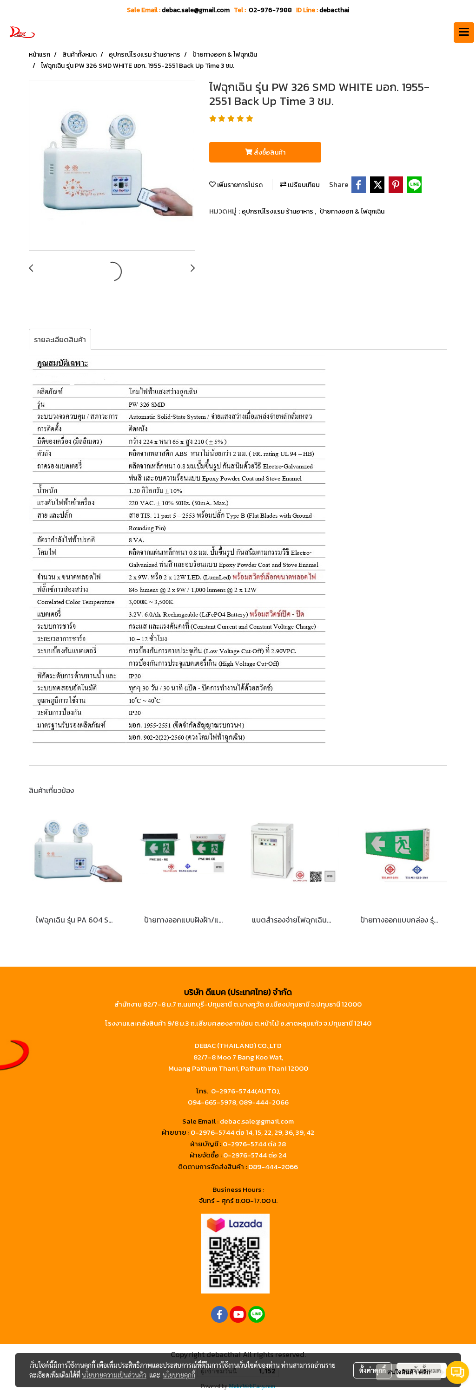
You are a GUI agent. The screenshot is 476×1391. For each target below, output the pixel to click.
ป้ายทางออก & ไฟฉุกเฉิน (352, 211)
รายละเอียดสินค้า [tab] (60, 339)
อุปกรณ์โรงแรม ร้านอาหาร (278, 211)
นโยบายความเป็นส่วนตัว (114, 1375)
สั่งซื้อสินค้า (268, 152)
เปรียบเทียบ (303, 185)
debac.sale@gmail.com (257, 1121)
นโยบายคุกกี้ (179, 1375)
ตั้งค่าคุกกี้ (372, 1370)
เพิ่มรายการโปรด (239, 185)
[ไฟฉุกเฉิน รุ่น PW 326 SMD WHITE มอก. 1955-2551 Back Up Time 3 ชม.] (112, 165)
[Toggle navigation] (464, 32)
